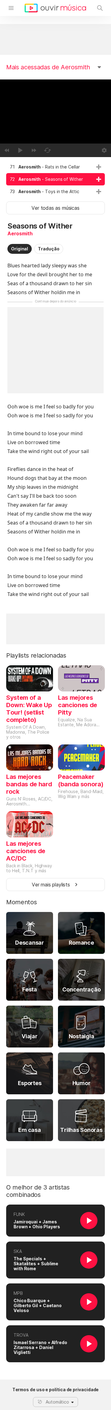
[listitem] (55, 167)
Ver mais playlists (51, 884)
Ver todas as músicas (55, 208)
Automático (57, 1401)
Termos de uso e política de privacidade (55, 1389)
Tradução (48, 248)
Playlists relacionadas (36, 655)
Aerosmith (19, 233)
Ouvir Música (55, 8)
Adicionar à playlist (98, 166)
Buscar (100, 8)
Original (19, 248)
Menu (11, 8)
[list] (55, 179)
